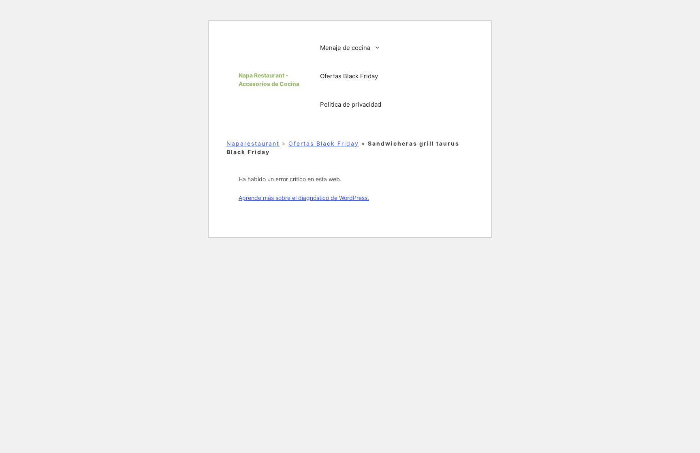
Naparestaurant (253, 143)
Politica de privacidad (350, 104)
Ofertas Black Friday (349, 76)
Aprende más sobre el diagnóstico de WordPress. (304, 197)
